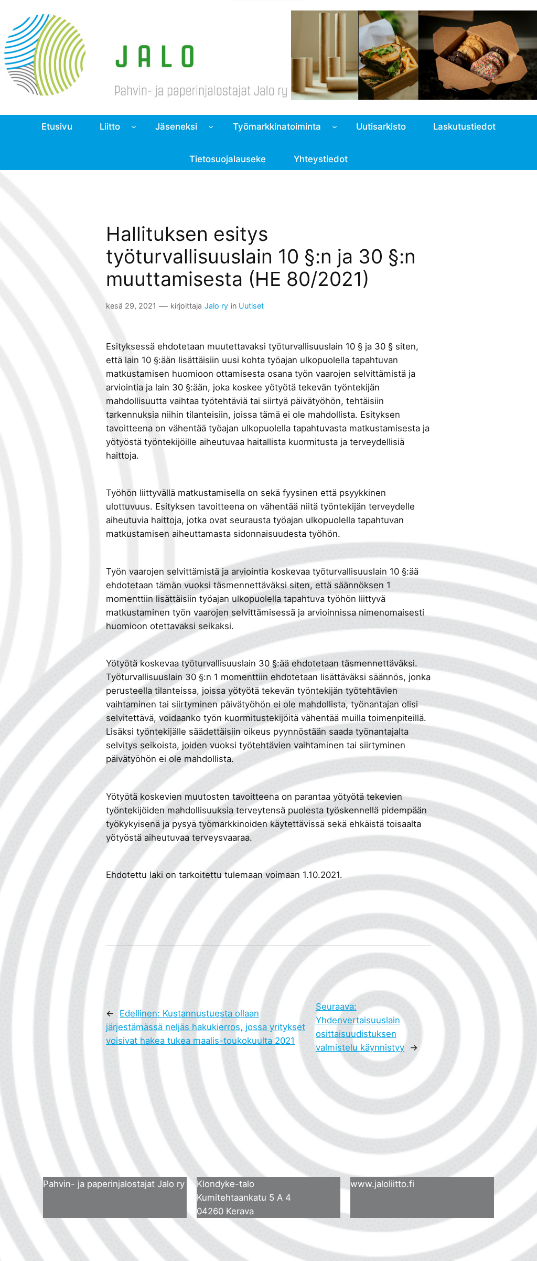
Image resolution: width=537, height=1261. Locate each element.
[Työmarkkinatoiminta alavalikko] (334, 126)
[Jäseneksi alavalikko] (210, 126)
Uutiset (251, 305)
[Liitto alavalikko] (133, 126)
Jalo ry (216, 305)
